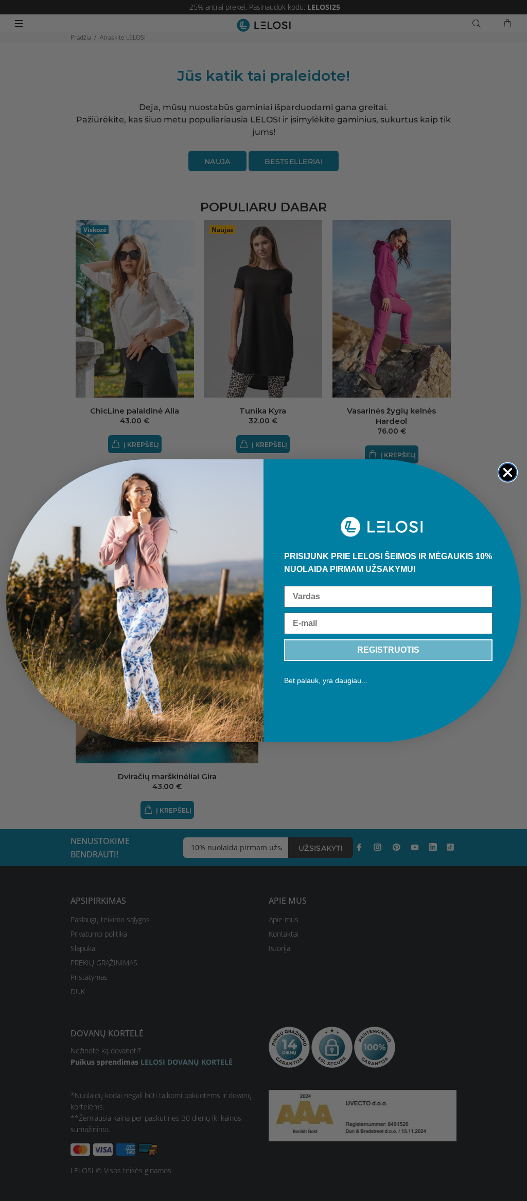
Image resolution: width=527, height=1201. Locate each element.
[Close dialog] (508, 472)
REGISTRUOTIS (388, 650)
